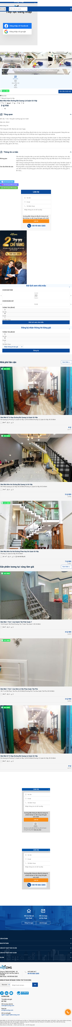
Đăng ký (36, 350)
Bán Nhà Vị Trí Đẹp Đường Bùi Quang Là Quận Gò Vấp (19, 417)
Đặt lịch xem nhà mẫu (36, 322)
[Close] (35, 3)
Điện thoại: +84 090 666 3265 (9, 976)
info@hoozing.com (7, 1010)
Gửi (35, 984)
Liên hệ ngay (43, 923)
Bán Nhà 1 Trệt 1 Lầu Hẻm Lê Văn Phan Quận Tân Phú (19, 689)
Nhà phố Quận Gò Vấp (8, 98)
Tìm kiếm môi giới (6, 999)
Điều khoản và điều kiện (6, 1025)
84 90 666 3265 (33, 973)
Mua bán (3, 95)
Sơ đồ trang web (30, 1025)
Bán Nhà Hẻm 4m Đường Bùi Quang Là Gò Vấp (16, 484)
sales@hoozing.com (7, 1005)
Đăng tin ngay (29, 923)
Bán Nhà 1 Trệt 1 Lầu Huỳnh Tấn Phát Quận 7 (16, 622)
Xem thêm (65, 362)
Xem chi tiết (36, 391)
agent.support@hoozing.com (10, 1015)
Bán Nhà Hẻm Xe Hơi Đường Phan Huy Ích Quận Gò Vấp (20, 551)
